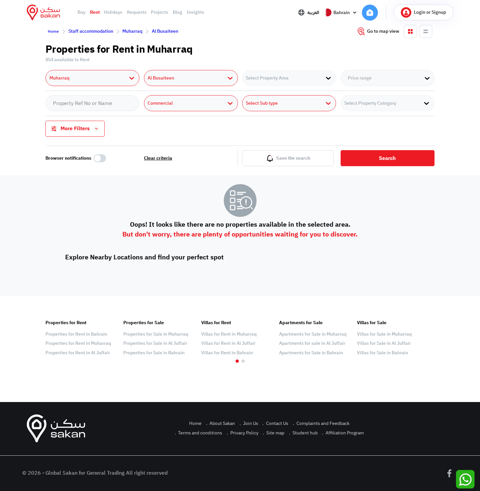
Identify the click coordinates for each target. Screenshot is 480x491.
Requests (137, 12)
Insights (195, 12)
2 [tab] (243, 361)
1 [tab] (237, 361)
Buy (81, 12)
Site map (273, 433)
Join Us (249, 423)
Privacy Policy (242, 433)
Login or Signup (430, 12)
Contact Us (275, 423)
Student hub (303, 433)
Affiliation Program (343, 433)
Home (53, 31)
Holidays (113, 12)
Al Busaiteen (165, 31)
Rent (95, 12)
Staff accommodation (90, 31)
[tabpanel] (81, 338)
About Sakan (220, 423)
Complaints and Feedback (321, 423)
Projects (159, 12)
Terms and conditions (198, 433)
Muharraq (132, 31)
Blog (177, 12)
